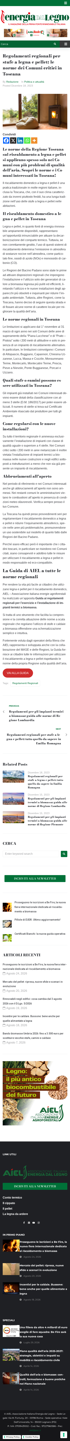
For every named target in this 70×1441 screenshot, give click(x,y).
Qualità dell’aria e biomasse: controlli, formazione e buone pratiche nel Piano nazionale (42, 1379)
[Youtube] (34, 1223)
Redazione (12, 81)
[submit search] (55, 44)
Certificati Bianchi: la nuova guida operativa (40, 933)
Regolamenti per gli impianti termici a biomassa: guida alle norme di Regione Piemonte (47, 820)
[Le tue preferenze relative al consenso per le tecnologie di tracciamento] (63, 1434)
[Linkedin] (20, 140)
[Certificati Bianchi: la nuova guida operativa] (7, 938)
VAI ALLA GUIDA (18, 673)
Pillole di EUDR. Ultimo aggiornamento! (37, 919)
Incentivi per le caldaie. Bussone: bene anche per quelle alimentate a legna (43, 1289)
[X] (13, 140)
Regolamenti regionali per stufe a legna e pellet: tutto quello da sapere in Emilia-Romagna (45, 781)
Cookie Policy (31, 1437)
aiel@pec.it (35, 1430)
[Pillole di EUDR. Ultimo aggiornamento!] (7, 924)
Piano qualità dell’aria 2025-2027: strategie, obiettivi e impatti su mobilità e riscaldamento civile (41, 1355)
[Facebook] (6, 140)
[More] (34, 140)
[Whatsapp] (27, 140)
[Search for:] (31, 854)
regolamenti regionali (25, 683)
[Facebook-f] (24, 1223)
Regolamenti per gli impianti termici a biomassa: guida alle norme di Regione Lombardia (47, 802)
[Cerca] (27, 44)
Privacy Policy (13, 1437)
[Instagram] (39, 1223)
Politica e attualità (34, 81)
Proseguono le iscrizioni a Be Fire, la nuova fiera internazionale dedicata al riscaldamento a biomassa (40, 907)
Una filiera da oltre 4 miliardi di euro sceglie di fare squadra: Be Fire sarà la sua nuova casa (43, 1332)
